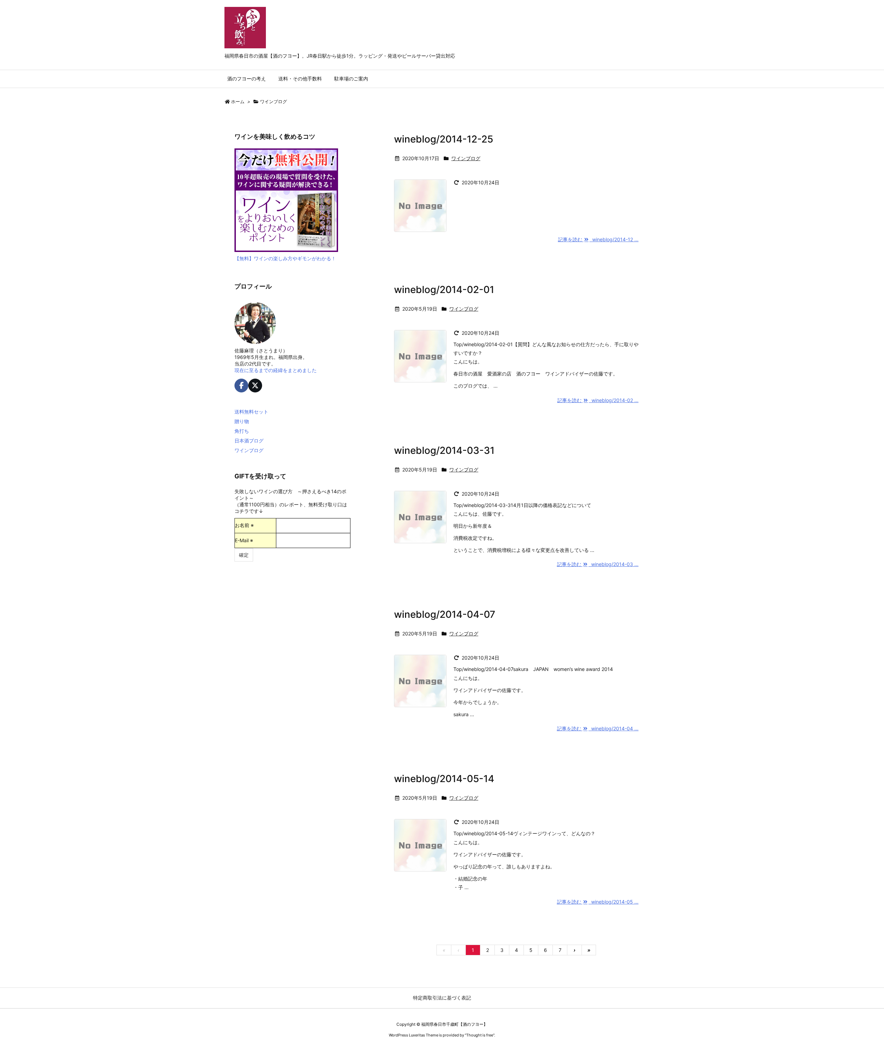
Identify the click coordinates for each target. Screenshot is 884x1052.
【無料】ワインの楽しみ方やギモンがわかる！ (285, 258)
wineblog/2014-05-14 (444, 779)
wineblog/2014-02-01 (444, 289)
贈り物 (241, 421)
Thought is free (479, 1035)
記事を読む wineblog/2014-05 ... (598, 902)
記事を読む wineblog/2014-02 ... (598, 400)
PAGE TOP (859, 1013)
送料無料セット (251, 412)
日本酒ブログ (248, 441)
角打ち (241, 431)
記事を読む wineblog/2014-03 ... (598, 564)
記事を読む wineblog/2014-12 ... (598, 239)
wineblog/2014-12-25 (443, 139)
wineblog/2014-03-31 (444, 450)
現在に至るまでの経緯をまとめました (275, 370)
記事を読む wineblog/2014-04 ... (598, 728)
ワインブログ (465, 158)
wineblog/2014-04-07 (444, 614)
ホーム (237, 101)
